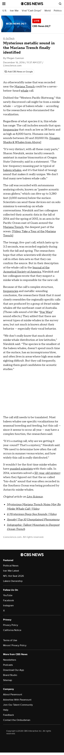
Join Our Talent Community (18, 705)
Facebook (8, 600)
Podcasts (8, 665)
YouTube (7, 595)
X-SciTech (8, 38)
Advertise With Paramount (17, 700)
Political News (10, 565)
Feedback (8, 715)
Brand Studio (10, 675)
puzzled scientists (21, 469)
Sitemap (7, 680)
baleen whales (12, 170)
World (47, 10)
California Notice (12, 630)
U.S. (4, 10)
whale (24, 91)
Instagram (8, 605)
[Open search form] (60, 3)
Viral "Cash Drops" (31, 10)
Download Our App (13, 670)
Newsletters (9, 660)
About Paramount (12, 694)
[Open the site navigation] (11, 3)
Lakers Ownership (13, 581)
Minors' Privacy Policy (14, 645)
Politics (58, 10)
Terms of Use (10, 640)
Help (5, 710)
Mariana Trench (24, 86)
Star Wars (46, 312)
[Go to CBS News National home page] (32, 3)
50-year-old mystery (47, 473)
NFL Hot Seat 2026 (13, 576)
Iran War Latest (11, 571)
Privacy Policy (10, 625)
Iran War (14, 10)
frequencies (10, 129)
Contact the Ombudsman (16, 720)
